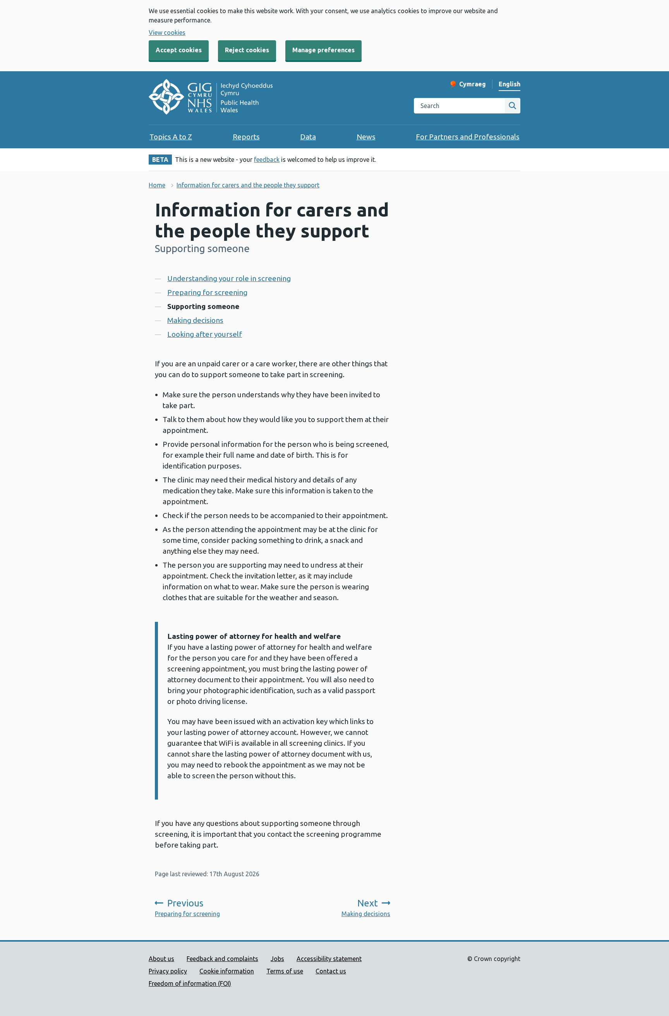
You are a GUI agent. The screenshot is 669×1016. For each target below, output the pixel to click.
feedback (267, 159)
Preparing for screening (207, 292)
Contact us (331, 971)
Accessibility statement (329, 958)
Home (157, 185)
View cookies (167, 32)
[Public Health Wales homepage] (211, 98)
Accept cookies (179, 49)
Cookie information (226, 971)
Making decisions (195, 320)
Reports (246, 136)
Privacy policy (168, 971)
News (366, 136)
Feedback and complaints (222, 958)
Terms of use (284, 971)
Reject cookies (247, 49)
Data (308, 136)
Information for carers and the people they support (248, 185)
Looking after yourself (204, 334)
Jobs (277, 958)
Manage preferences (323, 49)
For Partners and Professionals (468, 136)
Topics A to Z (170, 136)
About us (161, 958)
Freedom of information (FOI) (190, 983)
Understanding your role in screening (229, 278)
